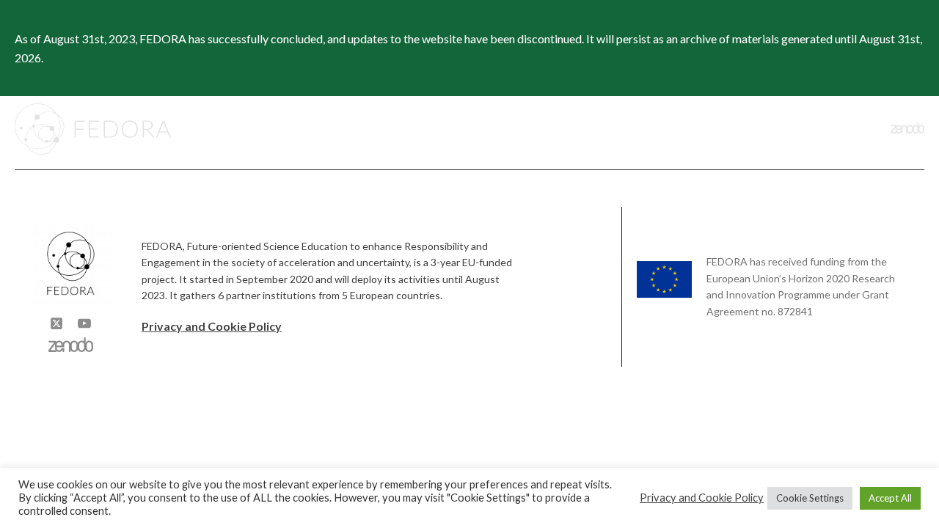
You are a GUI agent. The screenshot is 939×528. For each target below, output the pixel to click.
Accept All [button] (890, 498)
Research (602, 128)
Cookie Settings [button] (810, 498)
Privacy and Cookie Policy (212, 326)
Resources (777, 128)
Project (515, 128)
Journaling (697, 128)
